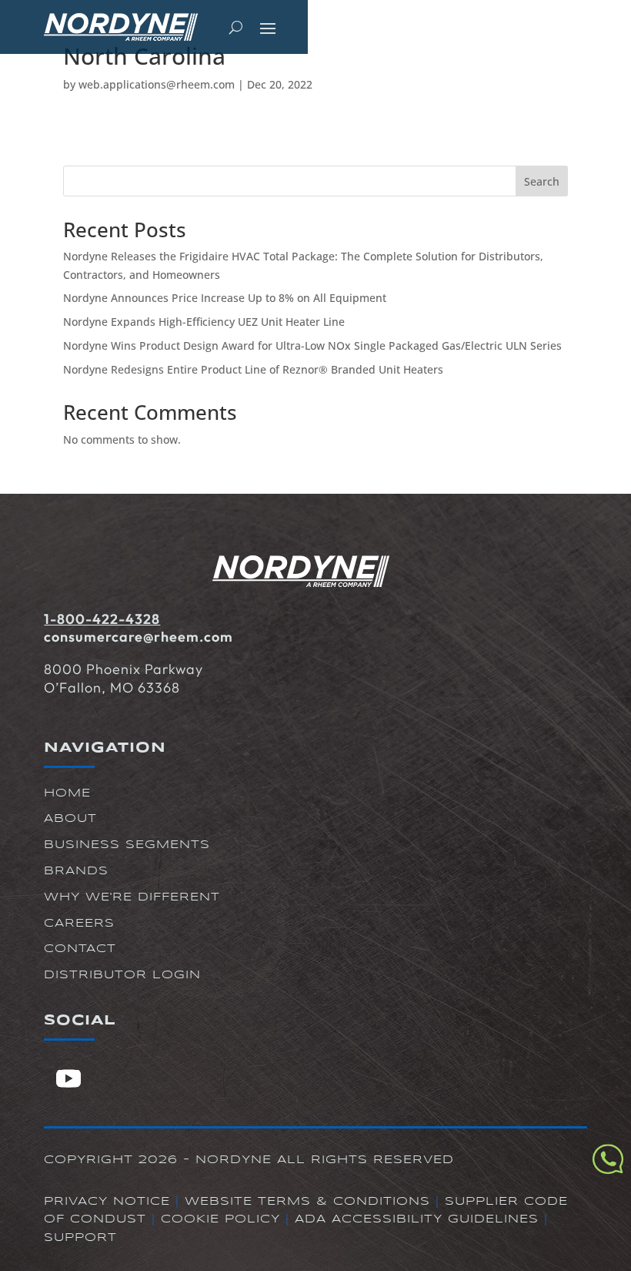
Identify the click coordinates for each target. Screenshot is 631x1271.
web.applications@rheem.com (156, 84)
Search (541, 181)
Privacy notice (107, 1201)
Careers (79, 923)
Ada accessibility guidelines (417, 1219)
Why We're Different (132, 897)
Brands (76, 871)
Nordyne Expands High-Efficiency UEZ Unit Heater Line (204, 321)
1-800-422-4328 (102, 619)
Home (67, 793)
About (70, 818)
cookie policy (220, 1219)
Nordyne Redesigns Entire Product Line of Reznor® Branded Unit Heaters (253, 369)
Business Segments (127, 845)
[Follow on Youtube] (68, 1078)
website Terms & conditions (307, 1201)
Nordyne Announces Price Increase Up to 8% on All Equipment (224, 297)
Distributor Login (122, 975)
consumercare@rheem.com (138, 637)
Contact (80, 949)
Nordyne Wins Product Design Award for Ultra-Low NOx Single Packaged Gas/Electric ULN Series (312, 345)
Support (80, 1237)
